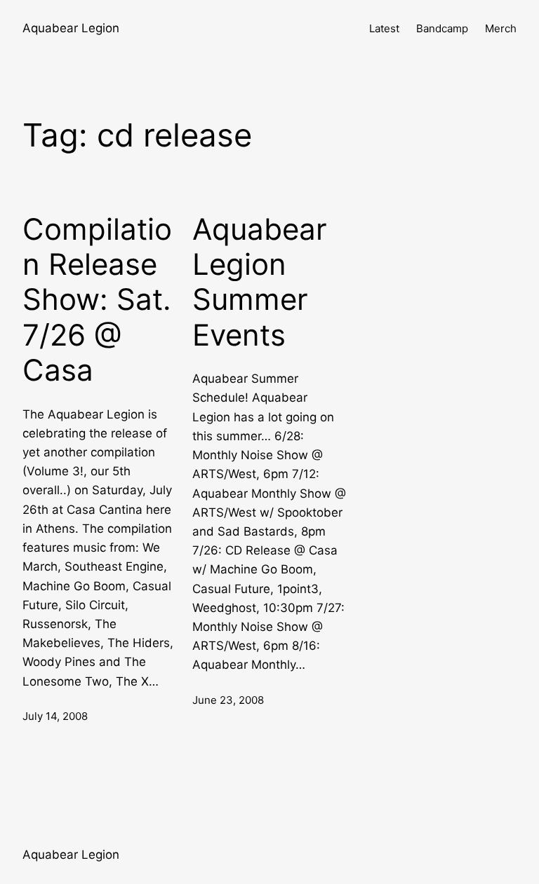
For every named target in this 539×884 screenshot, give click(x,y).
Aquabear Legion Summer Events (259, 282)
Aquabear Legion (70, 28)
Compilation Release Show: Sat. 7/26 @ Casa (97, 300)
